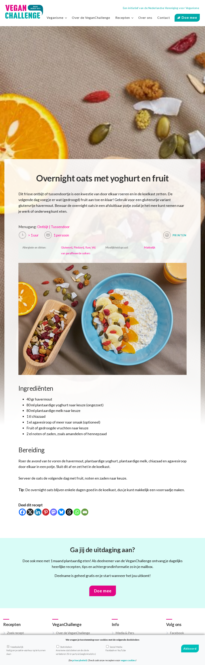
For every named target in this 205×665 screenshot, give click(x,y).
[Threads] (69, 512)
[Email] (84, 512)
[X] (30, 512)
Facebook (177, 633)
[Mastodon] (53, 512)
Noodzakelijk (26, 650)
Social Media (116, 649)
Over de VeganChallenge (91, 17)
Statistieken (76, 650)
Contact (163, 17)
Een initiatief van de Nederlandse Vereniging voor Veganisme (161, 8)
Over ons (145, 17)
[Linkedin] (37, 512)
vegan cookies (128, 660)
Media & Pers (125, 633)
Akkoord (190, 648)
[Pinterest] (45, 512)
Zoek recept (15, 633)
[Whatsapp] (76, 512)
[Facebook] (22, 512)
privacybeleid (79, 660)
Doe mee (189, 17)
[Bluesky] (61, 512)
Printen (179, 235)
